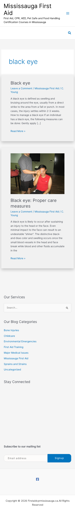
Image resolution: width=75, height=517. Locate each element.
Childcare (9, 335)
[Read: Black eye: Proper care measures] (38, 173)
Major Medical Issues (16, 352)
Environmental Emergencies (20, 341)
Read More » (18, 131)
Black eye (20, 83)
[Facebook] (37, 479)
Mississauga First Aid (28, 9)
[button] (69, 33)
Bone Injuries (11, 330)
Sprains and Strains (15, 364)
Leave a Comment (21, 88)
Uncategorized (12, 369)
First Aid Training (13, 347)
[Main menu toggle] (68, 13)
